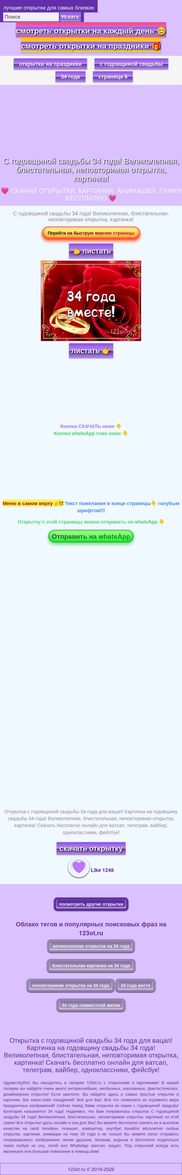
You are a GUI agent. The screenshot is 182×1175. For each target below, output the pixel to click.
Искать (70, 17)
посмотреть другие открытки (91, 904)
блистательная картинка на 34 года (91, 965)
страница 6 (112, 77)
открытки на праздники (50, 64)
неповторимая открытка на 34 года (70, 985)
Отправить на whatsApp (91, 536)
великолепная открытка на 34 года (91, 946)
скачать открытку (91, 848)
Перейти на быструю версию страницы (91, 233)
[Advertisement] (91, 120)
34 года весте (135, 985)
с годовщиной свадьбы (131, 64)
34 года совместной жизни (91, 1005)
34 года (70, 77)
